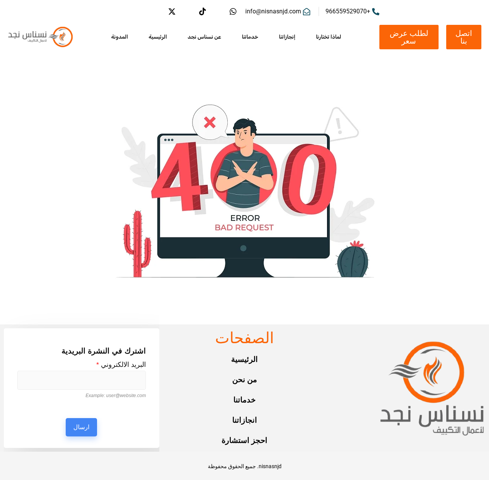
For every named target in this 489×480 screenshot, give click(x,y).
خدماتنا (250, 37)
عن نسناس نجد (204, 37)
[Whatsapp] (233, 11)
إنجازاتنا (287, 37)
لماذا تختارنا (328, 37)
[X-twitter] (172, 11)
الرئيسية (158, 37)
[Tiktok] (202, 11)
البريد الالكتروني (121, 364)
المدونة (119, 37)
